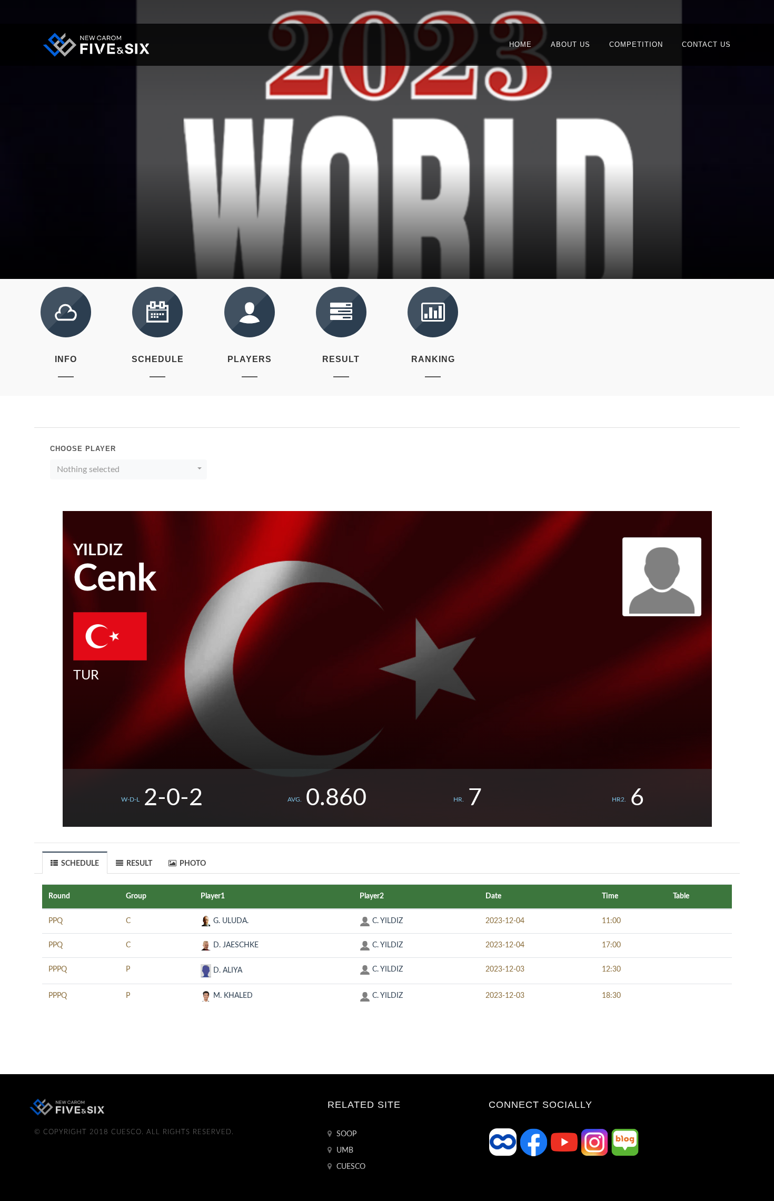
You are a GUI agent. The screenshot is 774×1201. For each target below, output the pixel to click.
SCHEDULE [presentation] (79, 863)
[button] (128, 469)
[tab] (75, 862)
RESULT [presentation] (138, 863)
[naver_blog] (625, 1142)
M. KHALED (232, 995)
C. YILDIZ (386, 921)
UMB (343, 1150)
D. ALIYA (226, 970)
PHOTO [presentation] (192, 863)
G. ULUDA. (230, 921)
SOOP (345, 1134)
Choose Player (83, 449)
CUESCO (349, 1166)
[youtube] (565, 1142)
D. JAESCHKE (235, 945)
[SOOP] (504, 1142)
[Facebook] (534, 1142)
